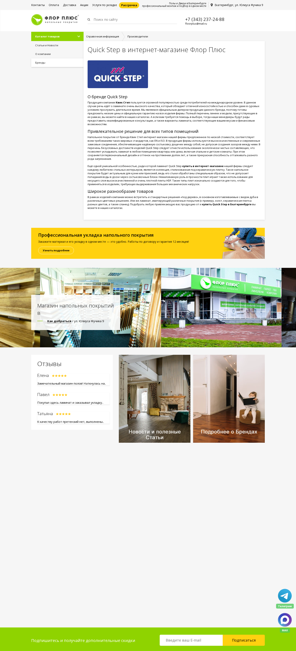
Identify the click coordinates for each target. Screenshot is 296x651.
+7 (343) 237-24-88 (205, 19)
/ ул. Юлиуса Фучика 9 (75, 321)
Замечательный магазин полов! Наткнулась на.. (71, 383)
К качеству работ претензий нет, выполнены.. (70, 422)
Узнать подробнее (56, 250)
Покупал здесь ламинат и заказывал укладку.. (70, 402)
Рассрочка (129, 5)
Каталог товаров (47, 36)
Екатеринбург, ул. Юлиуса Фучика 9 (239, 5)
